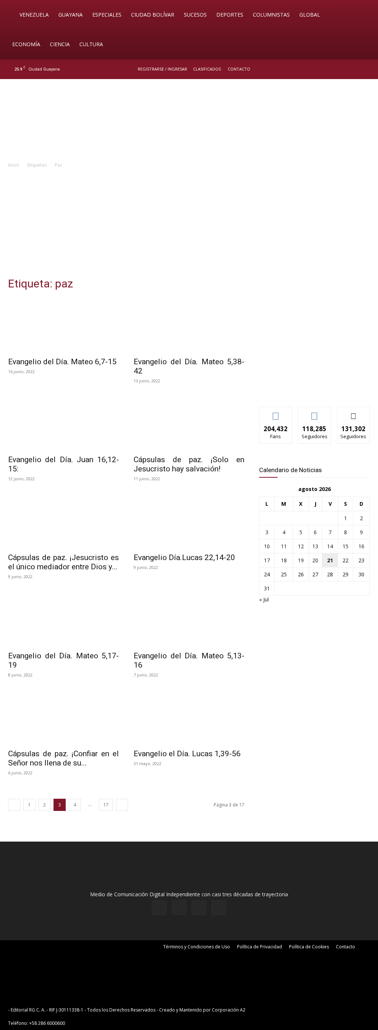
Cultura (91, 44)
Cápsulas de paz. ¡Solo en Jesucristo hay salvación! (189, 464)
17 (106, 805)
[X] (352, 69)
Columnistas (271, 14)
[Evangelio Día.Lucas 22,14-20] (189, 521)
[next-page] (122, 805)
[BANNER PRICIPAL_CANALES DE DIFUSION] (189, 121)
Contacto (239, 69)
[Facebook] (328, 69)
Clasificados (207, 69)
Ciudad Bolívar (152, 14)
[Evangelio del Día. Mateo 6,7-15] (63, 325)
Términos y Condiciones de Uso (196, 947)
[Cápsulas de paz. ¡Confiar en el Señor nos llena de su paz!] (63, 717)
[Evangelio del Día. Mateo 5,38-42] (189, 325)
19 (301, 560)
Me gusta (276, 412)
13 (315, 546)
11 (284, 546)
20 (315, 560)
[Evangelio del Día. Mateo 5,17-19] (63, 618)
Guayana (70, 14)
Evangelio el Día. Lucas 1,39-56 (187, 753)
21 (330, 560)
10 (267, 546)
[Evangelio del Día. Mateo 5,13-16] (189, 618)
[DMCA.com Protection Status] (304, 1010)
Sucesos (195, 14)
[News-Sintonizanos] (314, 388)
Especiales (106, 14)
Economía (26, 44)
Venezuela (34, 14)
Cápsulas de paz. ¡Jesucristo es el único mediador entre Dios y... (63, 562)
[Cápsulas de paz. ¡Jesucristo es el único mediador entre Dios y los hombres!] (63, 521)
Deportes (229, 14)
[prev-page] (14, 805)
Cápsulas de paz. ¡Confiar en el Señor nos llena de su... (63, 758)
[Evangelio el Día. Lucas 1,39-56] (189, 717)
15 (345, 546)
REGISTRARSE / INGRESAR (162, 69)
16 (361, 546)
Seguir (315, 412)
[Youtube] (365, 69)
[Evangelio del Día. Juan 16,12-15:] (63, 423)
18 (284, 560)
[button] (362, 15)
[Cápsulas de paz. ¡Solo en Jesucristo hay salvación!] (189, 423)
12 (301, 546)
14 (330, 546)
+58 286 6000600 (47, 1023)
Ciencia (60, 44)
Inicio (13, 165)
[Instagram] (340, 69)
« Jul (264, 599)
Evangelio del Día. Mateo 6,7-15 (62, 361)
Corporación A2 (228, 1010)
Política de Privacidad (259, 947)
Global (309, 14)
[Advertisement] (189, 224)
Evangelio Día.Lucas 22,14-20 (184, 557)
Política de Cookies (309, 947)
